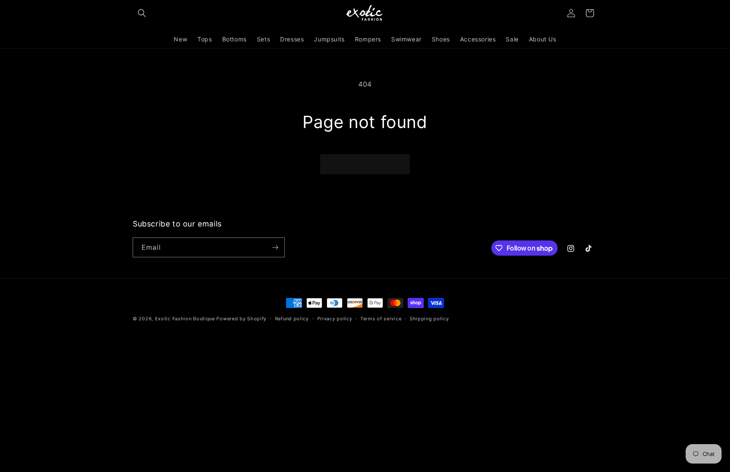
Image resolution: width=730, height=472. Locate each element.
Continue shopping (365, 164)
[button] (142, 13)
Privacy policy (334, 319)
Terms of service (380, 319)
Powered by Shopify (241, 319)
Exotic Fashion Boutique (185, 319)
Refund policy (292, 319)
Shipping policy (429, 319)
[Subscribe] (275, 247)
